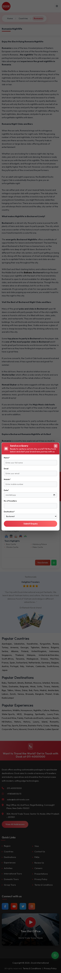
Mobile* (7, 479)
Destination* (9, 512)
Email (6, 468)
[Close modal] (56, 446)
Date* (6, 490)
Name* (7, 458)
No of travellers (10, 501)
